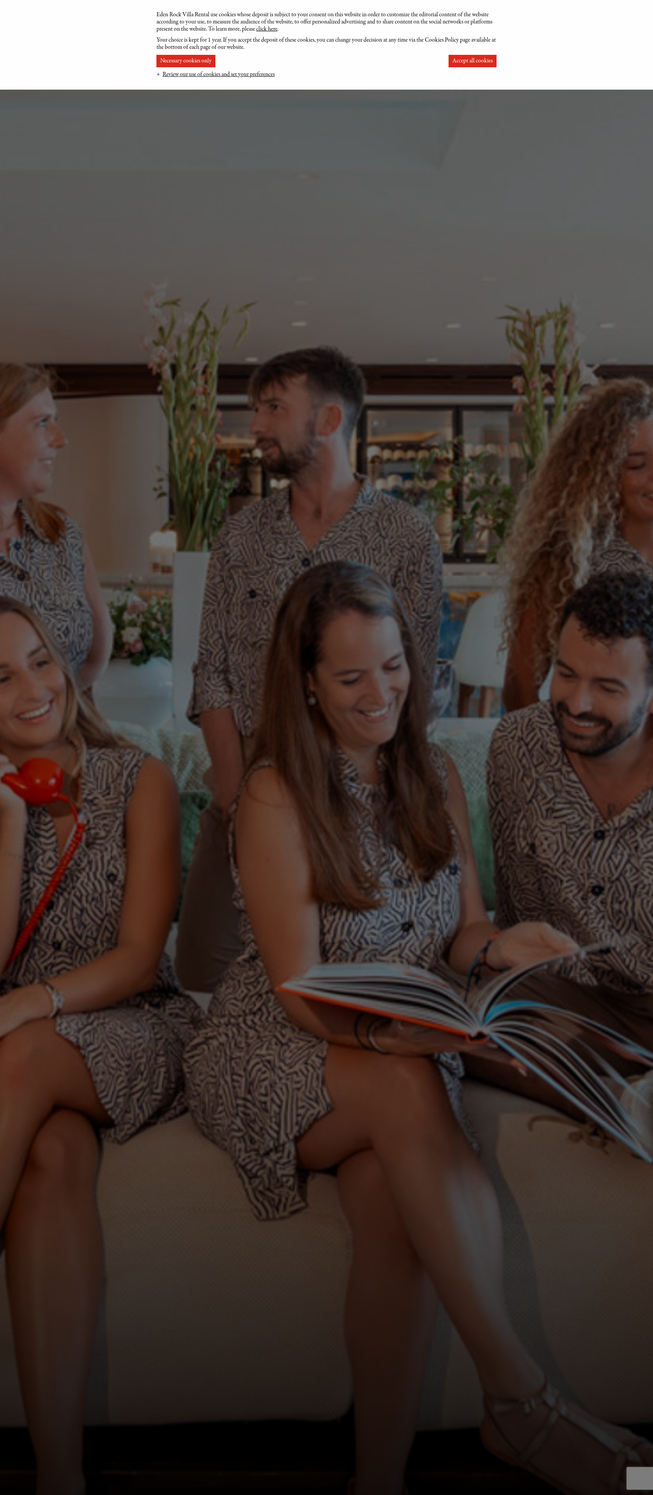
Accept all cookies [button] (472, 61)
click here (266, 29)
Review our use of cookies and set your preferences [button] (218, 74)
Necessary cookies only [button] (186, 61)
